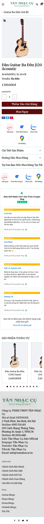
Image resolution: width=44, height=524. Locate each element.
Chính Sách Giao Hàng (13, 479)
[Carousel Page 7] (27, 386)
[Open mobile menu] (3, 4)
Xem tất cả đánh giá (22, 325)
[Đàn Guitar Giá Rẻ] (22, 4)
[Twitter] (7, 118)
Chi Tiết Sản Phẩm (13, 150)
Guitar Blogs (8, 494)
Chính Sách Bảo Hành (13, 466)
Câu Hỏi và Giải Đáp (12, 483)
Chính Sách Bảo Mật (12, 470)
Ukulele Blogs (9, 507)
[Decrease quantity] (4, 96)
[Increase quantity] (14, 96)
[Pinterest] (11, 118)
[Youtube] (23, 520)
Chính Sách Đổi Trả (12, 475)
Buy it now (22, 111)
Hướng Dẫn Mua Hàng (15, 157)
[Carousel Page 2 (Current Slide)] (10, 386)
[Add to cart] (22, 104)
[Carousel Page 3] (14, 386)
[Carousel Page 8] (30, 386)
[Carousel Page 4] (17, 386)
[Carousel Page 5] (20, 386)
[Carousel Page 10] (37, 386)
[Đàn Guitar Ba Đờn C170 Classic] (14, 355)
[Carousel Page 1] (7, 386)
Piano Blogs (8, 499)
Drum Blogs (8, 503)
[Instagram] (19, 520)
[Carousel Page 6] (23, 386)
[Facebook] (3, 118)
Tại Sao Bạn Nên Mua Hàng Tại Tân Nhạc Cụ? (22, 164)
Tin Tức (6, 511)
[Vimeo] (27, 520)
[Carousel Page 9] (33, 386)
